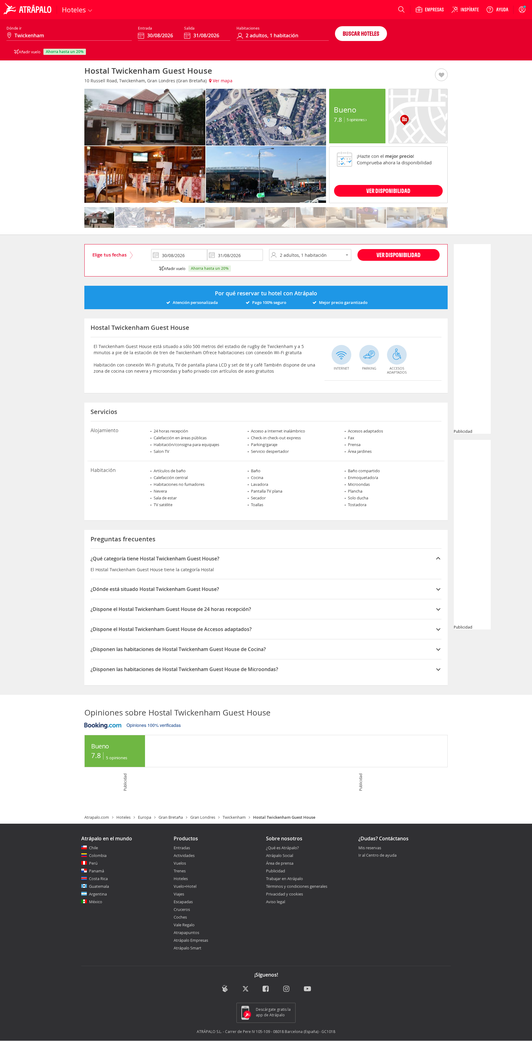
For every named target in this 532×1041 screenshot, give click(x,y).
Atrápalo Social (279, 855)
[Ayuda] (497, 9)
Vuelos (180, 863)
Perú (93, 863)
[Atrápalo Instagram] (286, 989)
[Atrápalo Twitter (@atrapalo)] (245, 989)
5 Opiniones (356, 119)
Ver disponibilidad (399, 255)
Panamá (96, 871)
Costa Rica (98, 878)
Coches (180, 917)
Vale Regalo (184, 925)
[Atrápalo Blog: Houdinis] (224, 988)
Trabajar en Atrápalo (284, 878)
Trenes (180, 871)
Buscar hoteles (361, 33)
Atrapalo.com (96, 817)
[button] (441, 75)
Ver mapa (222, 81)
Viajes (179, 894)
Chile (93, 847)
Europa (144, 817)
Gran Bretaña (171, 817)
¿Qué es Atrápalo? (282, 847)
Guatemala (99, 886)
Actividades (184, 855)
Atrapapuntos (186, 932)
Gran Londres (202, 817)
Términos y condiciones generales (296, 886)
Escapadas (183, 901)
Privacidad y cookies (284, 894)
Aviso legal (275, 901)
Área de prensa (279, 863)
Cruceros (182, 909)
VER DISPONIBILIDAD (388, 191)
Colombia (98, 855)
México (95, 901)
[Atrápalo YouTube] (307, 989)
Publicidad (275, 871)
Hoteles (123, 817)
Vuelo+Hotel (185, 886)
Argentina (98, 894)
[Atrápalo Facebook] (266, 989)
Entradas (182, 847)
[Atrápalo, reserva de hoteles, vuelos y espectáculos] (28, 9)
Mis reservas (369, 848)
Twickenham (234, 817)
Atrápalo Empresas (191, 940)
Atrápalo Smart (187, 948)
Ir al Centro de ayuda (377, 855)
